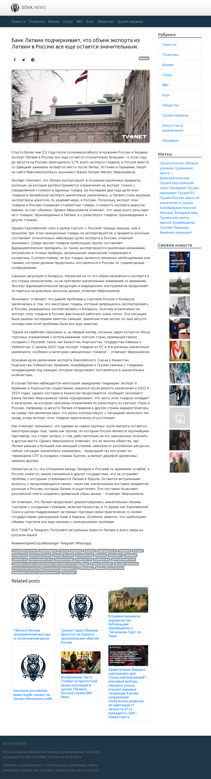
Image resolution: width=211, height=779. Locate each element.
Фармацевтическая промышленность (36, 572)
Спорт (167, 75)
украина (76, 550)
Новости (169, 44)
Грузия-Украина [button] (130, 21)
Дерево (100, 568)
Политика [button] (37, 21)
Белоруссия (20, 555)
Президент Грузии (184, 188)
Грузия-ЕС (186, 193)
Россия (63, 550)
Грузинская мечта (174, 217)
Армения (89, 550)
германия (131, 555)
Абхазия (166, 213)
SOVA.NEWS (16, 743)
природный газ (106, 550)
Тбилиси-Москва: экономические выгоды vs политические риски (31, 634)
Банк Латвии (115, 568)
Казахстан (30, 550)
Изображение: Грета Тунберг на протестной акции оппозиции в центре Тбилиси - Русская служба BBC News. (79, 687)
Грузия (17, 550)
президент (183, 232)
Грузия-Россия (172, 198)
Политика (170, 55)
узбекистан (20, 559)
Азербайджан (48, 550)
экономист (115, 555)
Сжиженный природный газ (59, 568)
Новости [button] (19, 21)
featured (189, 208)
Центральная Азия (123, 559)
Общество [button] (105, 21)
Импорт (107, 563)
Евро (85, 563)
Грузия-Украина (175, 115)
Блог (166, 95)
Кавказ (95, 563)
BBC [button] (79, 21)
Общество (170, 105)
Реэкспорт (69, 572)
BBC (165, 85)
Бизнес (144, 58)
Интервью (170, 140)
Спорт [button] (68, 21)
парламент (168, 193)
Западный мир (64, 559)
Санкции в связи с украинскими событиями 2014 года (46, 563)
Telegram (124, 550)
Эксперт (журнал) (126, 563)
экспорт (138, 550)
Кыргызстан (83, 559)
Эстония (68, 555)
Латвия (45, 555)
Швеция (101, 555)
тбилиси (191, 163)
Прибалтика (101, 559)
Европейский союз (40, 559)
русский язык (84, 555)
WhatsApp (86, 568)
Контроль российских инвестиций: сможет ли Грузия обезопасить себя (32, 694)
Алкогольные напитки (26, 568)
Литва (57, 555)
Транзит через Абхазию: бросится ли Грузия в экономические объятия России (80, 636)
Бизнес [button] (54, 21)
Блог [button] (90, 21)
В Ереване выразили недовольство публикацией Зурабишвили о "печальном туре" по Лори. (124, 626)
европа (34, 555)
